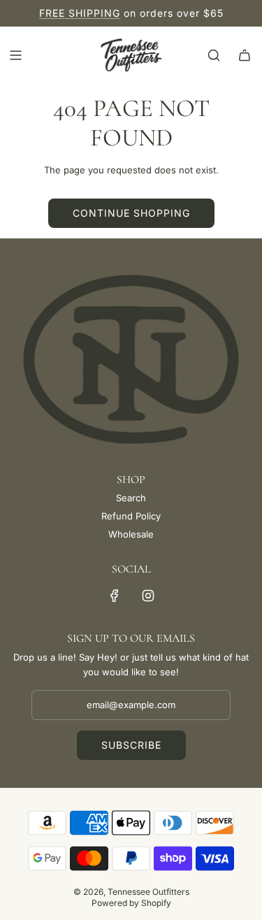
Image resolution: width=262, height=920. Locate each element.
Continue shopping (131, 213)
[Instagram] (148, 595)
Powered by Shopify (131, 903)
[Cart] (244, 55)
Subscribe (131, 745)
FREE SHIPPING (79, 13)
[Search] (213, 55)
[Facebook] (114, 595)
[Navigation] (15, 55)
